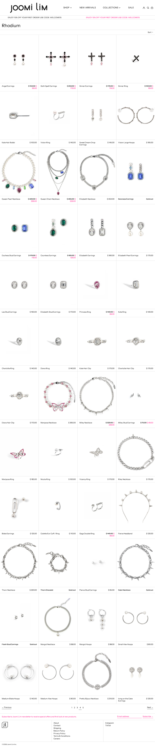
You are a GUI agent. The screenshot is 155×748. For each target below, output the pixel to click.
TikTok (108, 725)
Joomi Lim (10, 744)
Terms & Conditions (62, 736)
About (56, 723)
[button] (148, 7)
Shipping (57, 728)
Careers (57, 738)
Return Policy (59, 731)
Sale (131, 7)
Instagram (109, 723)
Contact (57, 725)
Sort (149, 32)
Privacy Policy (59, 733)
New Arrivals (88, 7)
